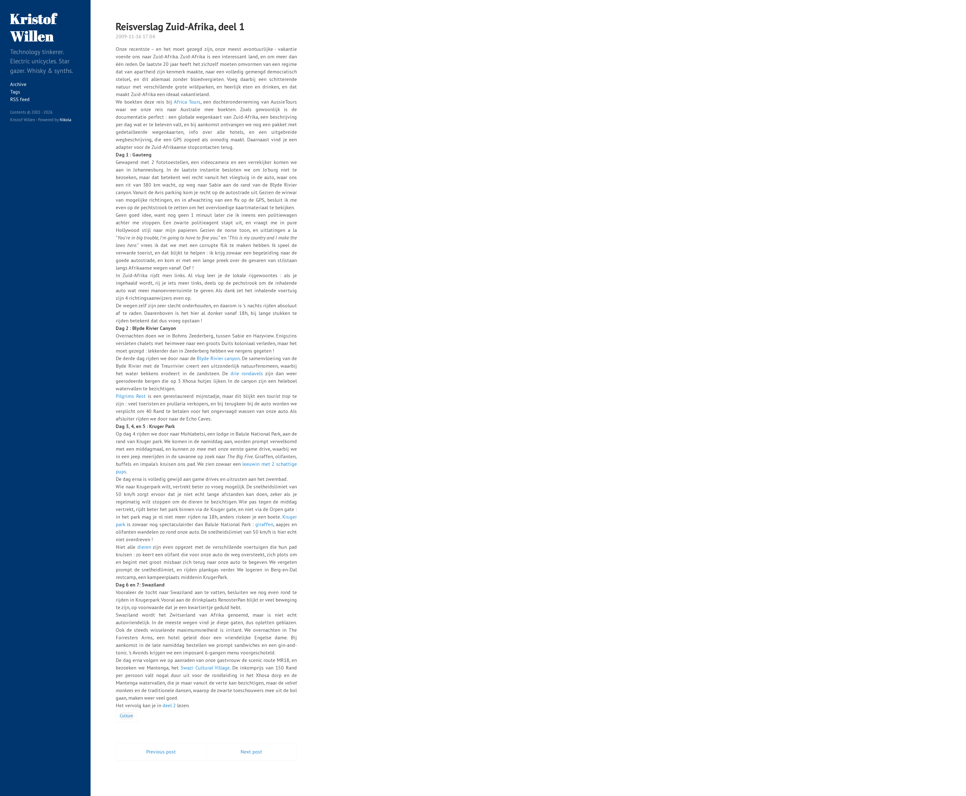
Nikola (65, 119)
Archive (18, 84)
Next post (251, 751)
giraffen (264, 524)
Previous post (161, 751)
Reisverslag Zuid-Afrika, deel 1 (180, 26)
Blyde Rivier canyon (218, 358)
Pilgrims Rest (131, 396)
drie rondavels (246, 373)
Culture (126, 716)
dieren (144, 547)
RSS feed (20, 99)
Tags (15, 92)
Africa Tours (187, 102)
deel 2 (169, 705)
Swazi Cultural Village (205, 667)
